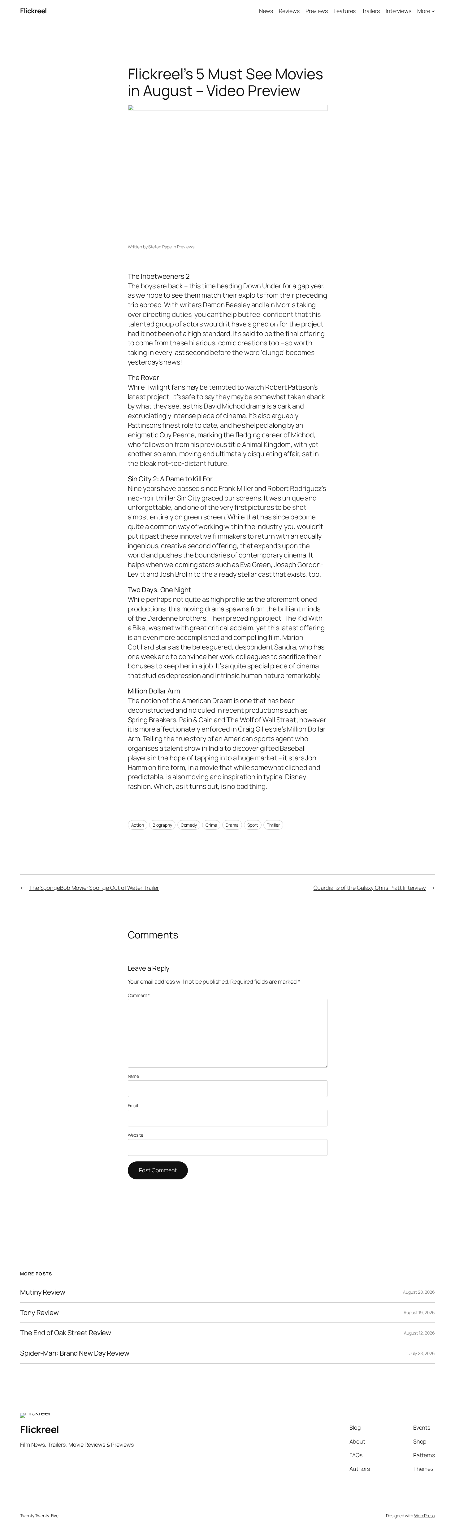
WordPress (424, 1516)
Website (135, 1135)
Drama (232, 825)
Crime (211, 825)
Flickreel (33, 10)
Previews (185, 247)
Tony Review (39, 1313)
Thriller (273, 825)
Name (133, 1076)
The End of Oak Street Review (65, 1333)
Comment (139, 995)
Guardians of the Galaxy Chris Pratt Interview (370, 887)
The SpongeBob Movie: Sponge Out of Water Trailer (94, 887)
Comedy (189, 825)
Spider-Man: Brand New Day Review (74, 1353)
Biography (162, 825)
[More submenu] (433, 11)
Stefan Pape (160, 247)
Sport (252, 825)
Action (137, 825)
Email (133, 1105)
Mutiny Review (42, 1292)
